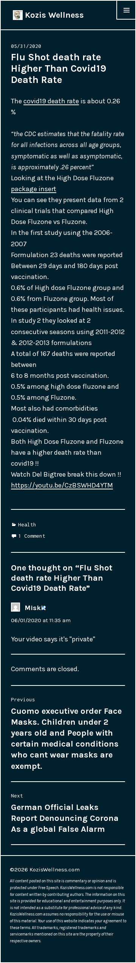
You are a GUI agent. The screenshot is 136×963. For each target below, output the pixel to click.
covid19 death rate (51, 101)
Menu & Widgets (126, 19)
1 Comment (31, 536)
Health (27, 524)
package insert (33, 189)
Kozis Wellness (53, 15)
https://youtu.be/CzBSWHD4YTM (62, 485)
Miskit (35, 608)
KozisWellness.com (54, 869)
